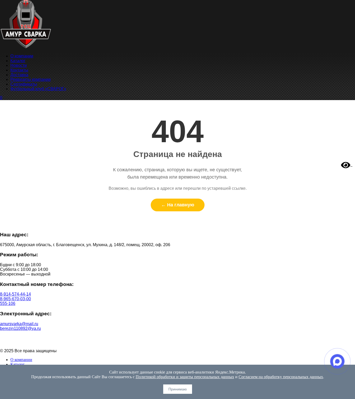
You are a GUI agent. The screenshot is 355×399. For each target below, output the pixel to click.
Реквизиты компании (30, 79)
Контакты (19, 70)
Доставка (19, 75)
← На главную (177, 204)
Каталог (17, 60)
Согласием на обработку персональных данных (281, 377)
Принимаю (177, 389)
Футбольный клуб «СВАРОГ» (38, 89)
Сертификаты (23, 84)
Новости (18, 65)
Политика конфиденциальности (177, 337)
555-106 (7, 303)
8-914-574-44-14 (15, 294)
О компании (21, 56)
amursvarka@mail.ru (19, 324)
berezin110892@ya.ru (20, 328)
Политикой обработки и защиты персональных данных (185, 377)
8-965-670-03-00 (15, 299)
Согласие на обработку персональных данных (177, 342)
